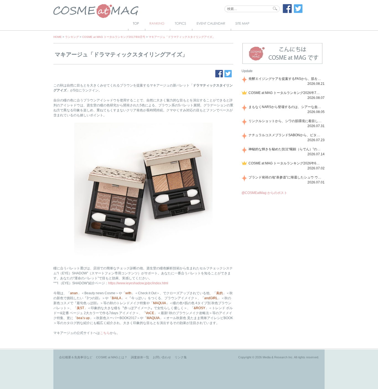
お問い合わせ (162, 357)
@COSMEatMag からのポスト (264, 193)
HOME (57, 36)
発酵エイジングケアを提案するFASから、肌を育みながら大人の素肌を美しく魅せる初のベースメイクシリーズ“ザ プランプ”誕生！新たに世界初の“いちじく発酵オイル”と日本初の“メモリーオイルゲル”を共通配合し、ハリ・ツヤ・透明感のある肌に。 (285, 79)
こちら (105, 333)
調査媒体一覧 (140, 357)
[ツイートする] (298, 12)
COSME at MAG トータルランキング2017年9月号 (113, 36)
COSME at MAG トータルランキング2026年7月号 (285, 93)
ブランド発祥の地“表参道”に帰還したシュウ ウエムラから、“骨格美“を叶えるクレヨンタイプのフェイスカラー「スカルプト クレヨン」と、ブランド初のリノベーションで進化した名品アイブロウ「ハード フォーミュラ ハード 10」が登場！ (285, 177)
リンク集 (181, 357)
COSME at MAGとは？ (111, 357)
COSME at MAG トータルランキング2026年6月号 (285, 163)
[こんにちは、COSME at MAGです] (282, 63)
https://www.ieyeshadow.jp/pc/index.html (138, 283)
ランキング (72, 36)
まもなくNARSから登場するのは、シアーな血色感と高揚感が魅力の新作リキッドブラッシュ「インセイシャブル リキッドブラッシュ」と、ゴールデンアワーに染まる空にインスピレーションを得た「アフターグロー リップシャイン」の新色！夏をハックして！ (285, 107)
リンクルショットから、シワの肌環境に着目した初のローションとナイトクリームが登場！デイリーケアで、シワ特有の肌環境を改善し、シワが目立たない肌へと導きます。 (285, 121)
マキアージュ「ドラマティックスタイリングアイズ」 (182, 36)
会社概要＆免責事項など (75, 357)
